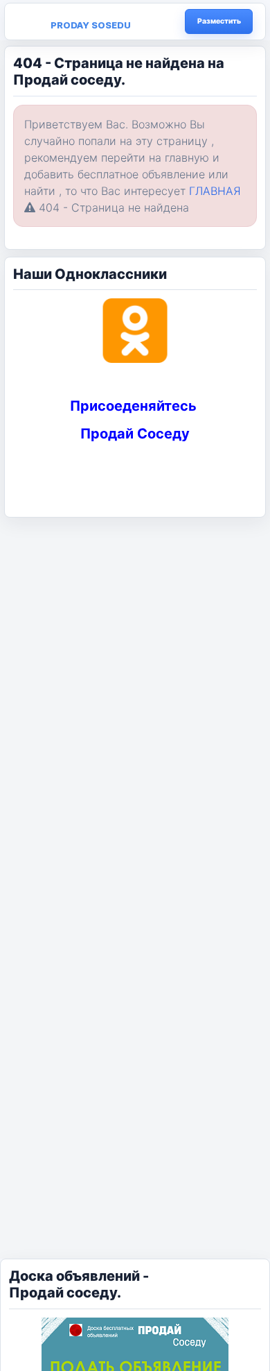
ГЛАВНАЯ (215, 191)
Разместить (219, 21)
